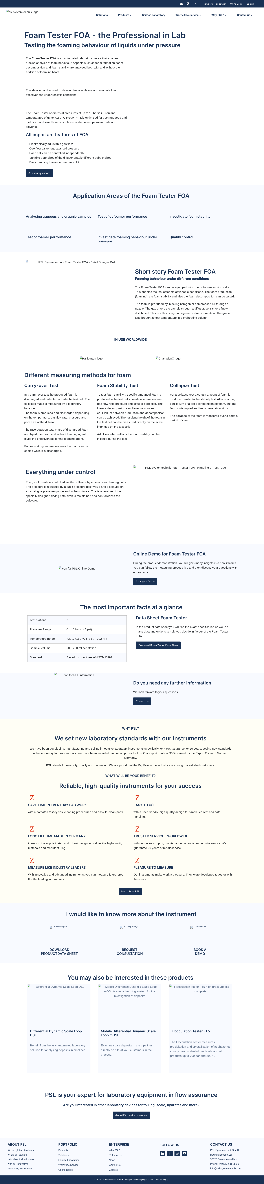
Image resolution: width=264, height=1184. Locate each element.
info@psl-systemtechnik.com (225, 1168)
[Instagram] (177, 1153)
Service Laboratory (153, 15)
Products (63, 1150)
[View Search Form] (196, 3)
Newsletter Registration (215, 4)
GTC (170, 1179)
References (115, 1155)
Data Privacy (160, 1179)
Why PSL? (115, 1150)
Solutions (102, 15)
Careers (113, 1170)
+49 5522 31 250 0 (229, 1164)
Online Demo (236, 4)
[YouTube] (184, 1153)
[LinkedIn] (162, 1153)
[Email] (181, 4)
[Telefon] (188, 4)
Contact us (115, 1165)
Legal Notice (147, 1179)
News (112, 1160)
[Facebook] (170, 1153)
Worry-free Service (68, 1165)
